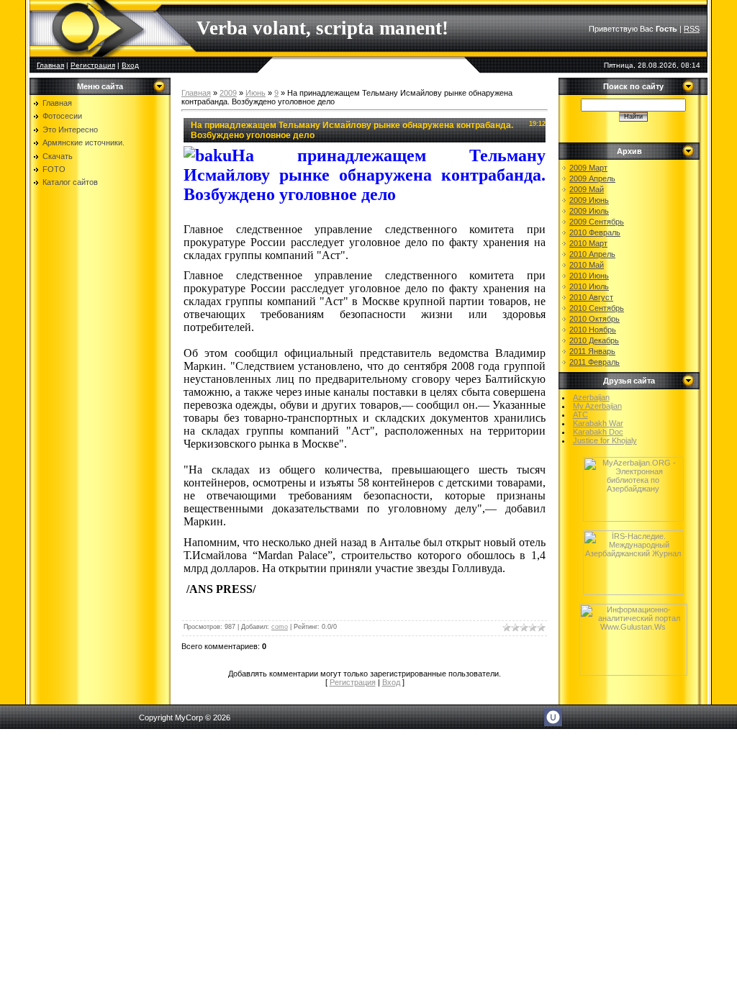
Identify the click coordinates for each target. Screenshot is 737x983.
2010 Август (591, 297)
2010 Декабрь (594, 340)
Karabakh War (598, 423)
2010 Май (586, 265)
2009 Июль (589, 211)
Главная (50, 65)
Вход (130, 65)
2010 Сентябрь (596, 308)
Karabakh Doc (598, 431)
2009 (228, 93)
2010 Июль (589, 286)
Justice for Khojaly (605, 440)
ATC (580, 414)
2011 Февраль (594, 362)
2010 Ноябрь (592, 329)
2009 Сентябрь (596, 221)
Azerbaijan (591, 397)
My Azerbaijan (597, 406)
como (279, 626)
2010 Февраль (594, 232)
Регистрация (93, 65)
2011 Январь (592, 351)
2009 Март (588, 167)
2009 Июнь (589, 200)
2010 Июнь (589, 275)
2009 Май (586, 189)
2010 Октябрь (594, 318)
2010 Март (588, 243)
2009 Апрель (592, 178)
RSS (692, 28)
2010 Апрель (592, 254)
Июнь (255, 93)
